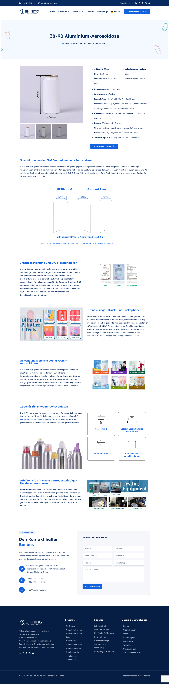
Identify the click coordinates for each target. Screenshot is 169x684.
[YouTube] (149, 3)
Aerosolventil (101, 429)
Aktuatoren (32, 419)
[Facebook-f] (139, 3)
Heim (52, 11)
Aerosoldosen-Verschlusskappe (132, 454)
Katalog (90, 11)
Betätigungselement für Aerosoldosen (132, 430)
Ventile (23, 419)
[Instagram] (146, 3)
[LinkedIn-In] (136, 3)
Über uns (62, 11)
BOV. (40, 419)
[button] (22, 94)
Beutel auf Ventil (101, 453)
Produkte (70, 620)
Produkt (76, 11)
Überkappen (52, 419)
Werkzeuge (102, 11)
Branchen (98, 620)
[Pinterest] (142, 3)
